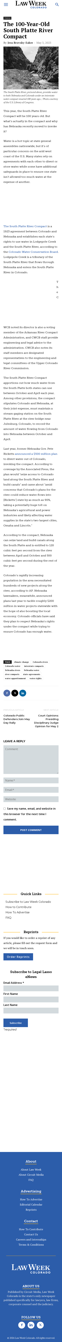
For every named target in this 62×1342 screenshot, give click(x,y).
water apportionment (15, 678)
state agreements (31, 674)
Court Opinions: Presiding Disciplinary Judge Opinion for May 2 (46, 721)
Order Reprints (18, 957)
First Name (10, 994)
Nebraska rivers (12, 670)
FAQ (8, 917)
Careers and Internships (31, 1239)
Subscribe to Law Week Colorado (28, 901)
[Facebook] (6, 693)
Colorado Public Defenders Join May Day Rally (16, 719)
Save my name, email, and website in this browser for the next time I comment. (29, 814)
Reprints (31, 1210)
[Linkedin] (22, 693)
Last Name (10, 1005)
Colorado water (12, 666)
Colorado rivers (40, 662)
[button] (5, 4)
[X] (14, 693)
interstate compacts (34, 666)
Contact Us (31, 1234)
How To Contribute (31, 1229)
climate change (21, 662)
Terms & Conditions (31, 1244)
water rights (36, 678)
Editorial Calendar (31, 1204)
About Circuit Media (31, 1175)
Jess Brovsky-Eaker (20, 43)
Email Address (13, 983)
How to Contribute (19, 907)
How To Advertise (18, 912)
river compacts (12, 674)
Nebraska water (31, 670)
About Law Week (31, 1169)
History (7, 18)
